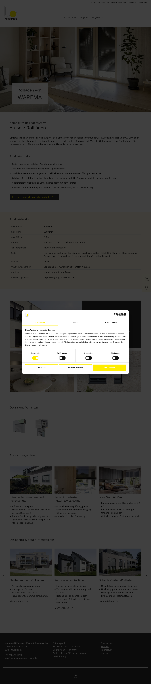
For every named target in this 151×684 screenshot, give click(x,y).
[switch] (62, 358)
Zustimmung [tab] (40, 322)
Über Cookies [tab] (111, 322)
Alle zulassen (109, 368)
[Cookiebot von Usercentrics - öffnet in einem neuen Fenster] (115, 314)
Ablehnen (42, 368)
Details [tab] (75, 322)
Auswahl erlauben (75, 368)
